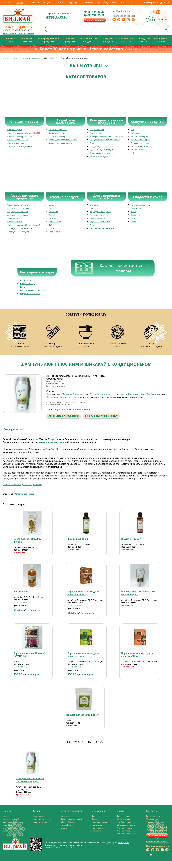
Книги (22, 287)
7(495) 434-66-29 (94, 11)
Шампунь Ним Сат (131, 538)
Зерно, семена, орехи (140, 139)
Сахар (133, 221)
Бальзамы (53, 211)
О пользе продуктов (11, 828)
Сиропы (52, 208)
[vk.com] (114, 19)
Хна (148, 394)
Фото (94, 816)
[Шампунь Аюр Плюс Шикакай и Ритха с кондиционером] (140, 575)
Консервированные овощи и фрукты (106, 136)
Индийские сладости (140, 205)
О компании (87, 2)
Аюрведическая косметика (61, 143)
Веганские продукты (99, 156)
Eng (158, 12)
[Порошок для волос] (84, 699)
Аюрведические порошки (18, 208)
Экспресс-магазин (57, 16)
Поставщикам (97, 828)
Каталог (19, 2)
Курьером (65, 816)
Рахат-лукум (136, 208)
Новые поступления (41, 816)
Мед (153, 394)
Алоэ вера (74, 397)
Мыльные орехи (136, 394)
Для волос (94, 205)
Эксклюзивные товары (42, 819)
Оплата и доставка (107, 2)
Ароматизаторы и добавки (19, 146)
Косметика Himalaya (58, 129)
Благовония (25, 280)
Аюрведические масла (17, 211)
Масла (51, 205)
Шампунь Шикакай (77, 538)
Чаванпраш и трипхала (17, 205)
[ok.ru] (123, 19)
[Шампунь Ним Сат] (140, 523)
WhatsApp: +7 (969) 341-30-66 (18, 33)
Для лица (94, 208)
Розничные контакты (154, 816)
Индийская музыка (124, 828)
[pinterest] (133, 19)
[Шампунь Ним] (32, 575)
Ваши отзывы (86, 66)
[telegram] (118, 19)
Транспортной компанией (71, 819)
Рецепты (48, 2)
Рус (152, 12)
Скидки (64, 828)
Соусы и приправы (15, 143)
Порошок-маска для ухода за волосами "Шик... (83, 593)
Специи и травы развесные (19, 136)
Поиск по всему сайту (11, 819)
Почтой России (67, 825)
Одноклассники (152, 822)
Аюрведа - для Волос (31, 58)
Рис (132, 129)
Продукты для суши (99, 146)
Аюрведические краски (100, 211)
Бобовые (135, 133)
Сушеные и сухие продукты (102, 149)
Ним (48, 394)
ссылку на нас (123, 843)
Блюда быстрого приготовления (105, 139)
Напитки (52, 218)
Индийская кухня (124, 822)
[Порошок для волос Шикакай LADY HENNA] (32, 637)
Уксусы (52, 215)
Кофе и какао (137, 149)
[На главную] (18, 22)
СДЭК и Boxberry (68, 822)
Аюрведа (73, 2)
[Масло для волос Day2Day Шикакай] (32, 523)
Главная (6, 2)
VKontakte (150, 819)
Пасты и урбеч (96, 133)
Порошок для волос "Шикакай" (82, 714)
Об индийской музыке (126, 825)
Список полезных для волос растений (22, 484)
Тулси (93, 394)
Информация (13, 429)
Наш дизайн (97, 825)
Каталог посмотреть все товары (124, 268)
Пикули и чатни (97, 129)
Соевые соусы (55, 231)
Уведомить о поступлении (63, 415)
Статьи (5, 831)
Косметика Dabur (56, 133)
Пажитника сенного (56, 397)
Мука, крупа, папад (139, 146)
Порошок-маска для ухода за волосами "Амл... (83, 655)
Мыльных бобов (70, 394)
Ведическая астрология (126, 834)
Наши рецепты (9, 825)
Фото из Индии (123, 816)
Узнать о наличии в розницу (101, 415)
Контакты (151, 810)
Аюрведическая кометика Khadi (63, 139)
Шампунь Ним (20, 591)
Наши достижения (99, 822)
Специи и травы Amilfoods (19, 133)
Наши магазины (128, 2)
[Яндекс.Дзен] (128, 19)
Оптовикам (33, 2)
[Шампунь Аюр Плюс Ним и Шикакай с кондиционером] (30, 762)
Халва (133, 211)
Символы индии (123, 819)
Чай (132, 153)
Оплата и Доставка (71, 810)
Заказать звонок (94, 20)
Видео (94, 819)
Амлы (124, 394)
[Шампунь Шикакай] (86, 523)
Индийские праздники (126, 831)
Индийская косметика (100, 221)
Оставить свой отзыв (24, 494)
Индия (60, 2)
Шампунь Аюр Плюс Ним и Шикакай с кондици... (30, 780)
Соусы (92, 143)
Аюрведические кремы (17, 215)
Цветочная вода (27, 283)
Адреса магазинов (57, 13)
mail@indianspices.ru (123, 11)
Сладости (135, 215)
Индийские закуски (139, 136)
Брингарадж (103, 394)
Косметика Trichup (57, 136)
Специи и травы (14, 129)
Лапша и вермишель (140, 143)
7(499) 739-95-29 (94, 15)
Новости (6, 816)
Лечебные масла (15, 218)
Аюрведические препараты (102, 228)
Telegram (150, 825)
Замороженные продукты (101, 153)
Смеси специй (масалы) (17, 139)
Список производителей (13, 822)
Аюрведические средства (19, 231)
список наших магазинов (51, 442)
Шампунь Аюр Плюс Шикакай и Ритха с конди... (138, 593)
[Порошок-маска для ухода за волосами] (86, 575)
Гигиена (93, 225)
